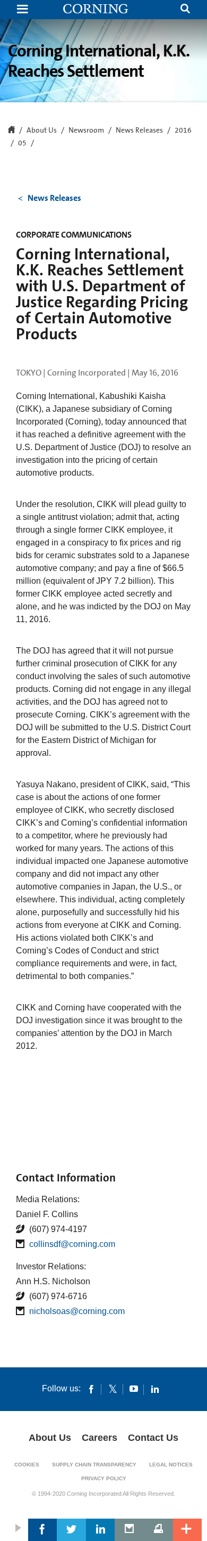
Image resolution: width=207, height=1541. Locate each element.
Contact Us (153, 1437)
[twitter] (112, 1389)
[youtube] (134, 1389)
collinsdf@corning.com (72, 1244)
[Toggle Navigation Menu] (22, 10)
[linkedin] (155, 1389)
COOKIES (26, 1464)
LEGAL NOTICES (171, 1464)
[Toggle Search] (185, 10)
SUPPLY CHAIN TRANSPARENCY (94, 1464)
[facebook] (91, 1389)
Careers (99, 1437)
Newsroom (86, 130)
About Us (50, 1437)
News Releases (139, 130)
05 (22, 143)
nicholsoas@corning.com (77, 1311)
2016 (183, 130)
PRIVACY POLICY (103, 1478)
